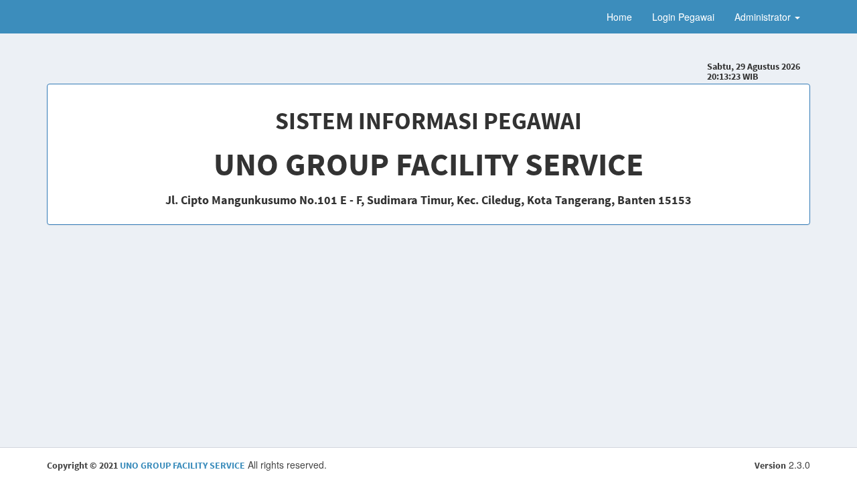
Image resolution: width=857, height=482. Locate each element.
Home (619, 16)
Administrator (763, 16)
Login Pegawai (683, 16)
